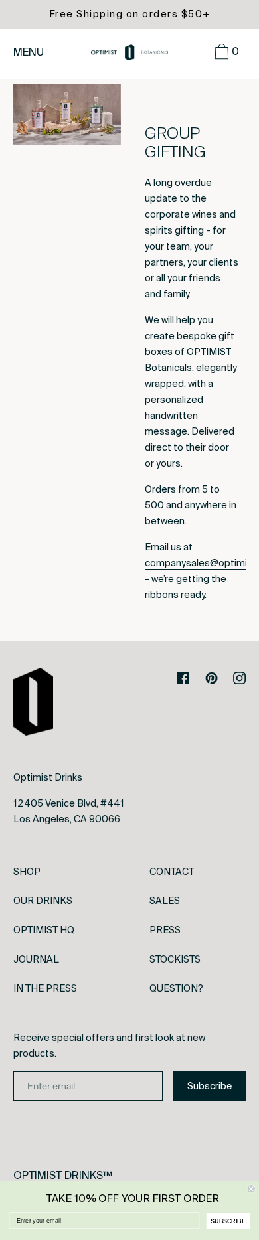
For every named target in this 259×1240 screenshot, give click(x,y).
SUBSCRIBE (228, 1220)
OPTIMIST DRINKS (58, 1175)
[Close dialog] (251, 1188)
